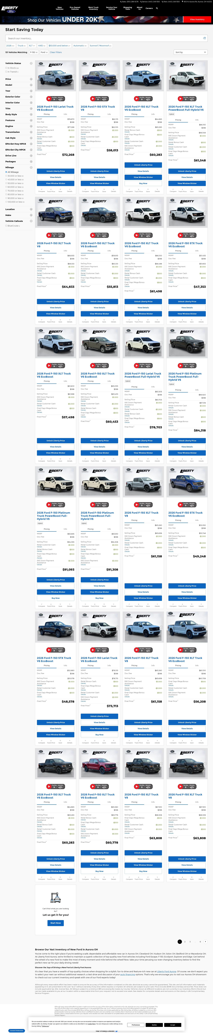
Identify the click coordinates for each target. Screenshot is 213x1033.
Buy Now (143, 183)
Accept (172, 1025)
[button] (187, 114)
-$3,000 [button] (71, 141)
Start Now (55, 960)
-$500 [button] (71, 137)
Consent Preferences (16, 1030)
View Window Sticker (55, 183)
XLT (32, 45)
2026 (10, 45)
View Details (55, 177)
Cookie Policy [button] (92, 1024)
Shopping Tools (127, 8)
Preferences (136, 1025)
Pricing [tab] (47, 114)
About (139, 8)
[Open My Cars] (162, 8)
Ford (43, 52)
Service (111, 8)
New (59, 8)
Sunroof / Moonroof (100, 45)
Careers (149, 8)
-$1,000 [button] (71, 130)
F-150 (32, 52)
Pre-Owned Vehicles (75, 8)
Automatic (80, 45)
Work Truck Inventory (93, 8)
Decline (154, 1025)
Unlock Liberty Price (56, 171)
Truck (22, 45)
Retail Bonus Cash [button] (44, 138)
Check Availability (55, 189)
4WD (41, 45)
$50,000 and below (59, 45)
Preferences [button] (45, 1026)
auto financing (127, 1011)
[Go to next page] (205, 978)
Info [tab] (65, 114)
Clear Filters (56, 52)
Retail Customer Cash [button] (46, 142)
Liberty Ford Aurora (166, 1008)
